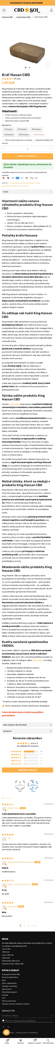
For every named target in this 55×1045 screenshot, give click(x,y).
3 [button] (28, 925)
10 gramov (22, 129)
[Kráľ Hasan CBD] (27, 44)
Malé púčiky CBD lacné (11, 961)
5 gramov (8, 129)
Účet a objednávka (9, 983)
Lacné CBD (6, 949)
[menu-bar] (5, 10)
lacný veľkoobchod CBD (30, 183)
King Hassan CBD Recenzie (15, 725)
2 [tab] (29, 67)
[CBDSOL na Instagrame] (8, 1027)
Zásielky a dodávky (9, 986)
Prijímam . (20, 1020)
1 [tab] (25, 67)
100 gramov (24, 135)
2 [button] (24, 925)
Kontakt (5, 995)
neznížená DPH (22, 186)
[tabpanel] (27, 44)
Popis (5, 192)
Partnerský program (9, 992)
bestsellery (14, 183)
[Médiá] (48, 65)
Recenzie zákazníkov (10, 977)
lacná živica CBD (8, 186)
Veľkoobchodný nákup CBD (12, 964)
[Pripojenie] (51, 10)
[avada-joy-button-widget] (6, 1032)
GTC (3, 998)
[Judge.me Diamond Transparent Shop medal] (33, 785)
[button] (8, 78)
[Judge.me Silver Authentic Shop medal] (20, 785)
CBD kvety (6, 952)
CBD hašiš (6, 958)
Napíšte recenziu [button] (27, 769)
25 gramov (36, 129)
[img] (8, 804)
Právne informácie (9, 1001)
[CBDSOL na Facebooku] (3, 1027)
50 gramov (9, 135)
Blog (4, 980)
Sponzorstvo (7, 989)
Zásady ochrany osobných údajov (15, 1004)
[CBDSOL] (19, 10)
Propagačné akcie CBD (11, 974)
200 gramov (39, 135)
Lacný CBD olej (7, 955)
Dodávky (7, 731)
